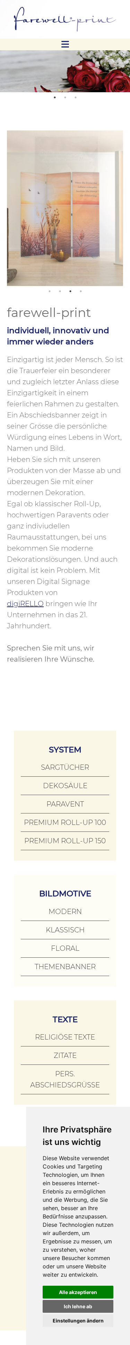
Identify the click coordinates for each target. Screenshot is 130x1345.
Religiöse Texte (65, 1037)
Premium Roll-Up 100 (65, 822)
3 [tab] (75, 97)
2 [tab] (65, 97)
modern (65, 911)
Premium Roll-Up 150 (65, 841)
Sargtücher (65, 767)
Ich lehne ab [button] (78, 1306)
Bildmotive (65, 893)
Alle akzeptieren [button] (78, 1292)
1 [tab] (54, 97)
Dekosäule (65, 786)
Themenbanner (65, 967)
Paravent (65, 804)
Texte (65, 1019)
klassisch (65, 930)
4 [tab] (80, 291)
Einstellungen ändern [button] (78, 1321)
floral (65, 948)
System (65, 750)
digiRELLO (25, 604)
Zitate (65, 1055)
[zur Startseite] (65, 19)
